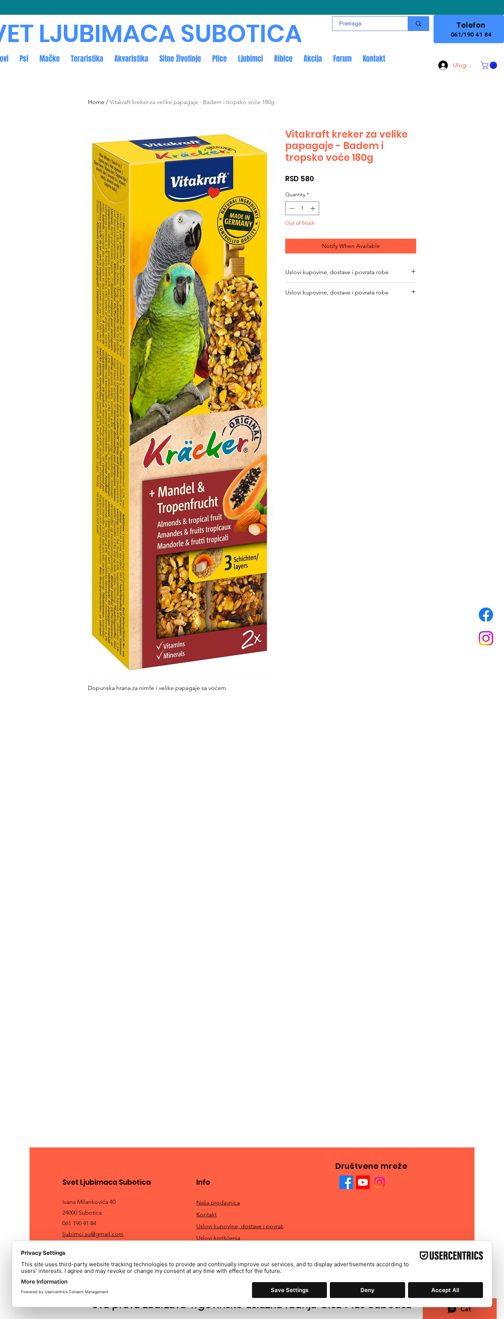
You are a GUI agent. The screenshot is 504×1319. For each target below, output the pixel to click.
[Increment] (313, 208)
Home (96, 102)
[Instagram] (486, 638)
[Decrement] (291, 208)
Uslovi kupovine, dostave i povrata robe (248, 1226)
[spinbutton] (302, 208)
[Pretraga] (418, 24)
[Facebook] (486, 614)
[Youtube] (363, 1182)
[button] (490, 65)
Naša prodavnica (218, 1202)
